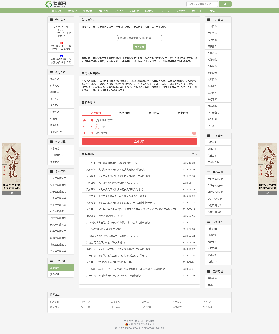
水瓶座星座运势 (58, 244)
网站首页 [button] (56, 10)
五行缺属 (146, 306)
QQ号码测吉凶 (215, 198)
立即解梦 (139, 46)
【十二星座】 (139, 268)
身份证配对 (56, 131)
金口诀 (211, 125)
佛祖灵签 (212, 248)
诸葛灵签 (212, 261)
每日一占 (212, 142)
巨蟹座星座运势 (58, 198)
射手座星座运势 (58, 231)
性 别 (88, 126)
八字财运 (177, 302)
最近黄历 (212, 278)
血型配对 (54, 111)
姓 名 (88, 120)
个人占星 (207, 302)
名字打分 (54, 148)
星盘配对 (115, 302)
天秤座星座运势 (58, 217)
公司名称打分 (57, 155)
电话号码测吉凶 (215, 192)
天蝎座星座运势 (58, 224)
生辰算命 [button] (87, 10)
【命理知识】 (139, 182)
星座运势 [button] (180, 10)
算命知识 (54, 274)
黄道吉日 (212, 284)
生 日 (88, 133)
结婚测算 (212, 92)
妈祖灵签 (212, 228)
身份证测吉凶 (214, 205)
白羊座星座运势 (58, 178)
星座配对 (54, 98)
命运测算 (212, 99)
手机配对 (54, 78)
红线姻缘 (207, 306)
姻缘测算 (212, 86)
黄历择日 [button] (196, 10)
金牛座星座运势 (58, 184)
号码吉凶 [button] (103, 10)
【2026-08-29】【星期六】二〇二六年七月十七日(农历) (61, 31)
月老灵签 (212, 235)
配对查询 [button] (149, 10)
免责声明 (128, 320)
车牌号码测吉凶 (215, 185)
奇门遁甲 (212, 119)
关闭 (11, 193)
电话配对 (54, 125)
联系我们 (139, 320)
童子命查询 (213, 112)
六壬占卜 (212, 155)
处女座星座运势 (58, 211)
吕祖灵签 (212, 241)
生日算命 (212, 33)
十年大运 (115, 306)
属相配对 (54, 92)
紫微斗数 (212, 59)
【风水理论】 (139, 169)
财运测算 (212, 105)
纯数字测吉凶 (214, 211)
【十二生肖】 (139, 162)
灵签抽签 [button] (118, 10)
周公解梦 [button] (134, 10)
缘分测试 (85, 302)
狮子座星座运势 (58, 204)
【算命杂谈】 (139, 209)
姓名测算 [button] (72, 10)
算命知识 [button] (211, 10)
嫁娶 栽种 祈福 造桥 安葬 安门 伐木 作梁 (61, 59)
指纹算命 (212, 79)
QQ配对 (54, 118)
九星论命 (212, 52)
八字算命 (212, 26)
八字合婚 (212, 39)
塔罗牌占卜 (213, 162)
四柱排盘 (212, 46)
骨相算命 (212, 66)
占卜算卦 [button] (165, 10)
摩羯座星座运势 (58, 237)
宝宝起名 (54, 161)
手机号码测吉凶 (215, 178)
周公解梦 (54, 267)
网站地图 (150, 320)
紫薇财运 (54, 306)
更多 (194, 154)
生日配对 (54, 105)
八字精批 (146, 302)
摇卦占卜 (212, 148)
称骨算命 (212, 72)
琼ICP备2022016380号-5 (141, 324)
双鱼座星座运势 (58, 251)
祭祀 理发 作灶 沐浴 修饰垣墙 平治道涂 (61, 46)
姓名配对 (54, 85)
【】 (139, 222)
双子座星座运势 (58, 191)
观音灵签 (212, 254)
